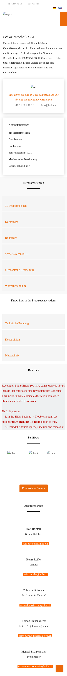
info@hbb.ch (33, 4)
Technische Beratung (17, 323)
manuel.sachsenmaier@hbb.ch (35, 666)
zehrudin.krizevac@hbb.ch (35, 605)
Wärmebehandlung (19, 165)
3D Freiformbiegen (19, 132)
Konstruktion (12, 339)
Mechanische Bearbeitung (23, 159)
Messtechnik (12, 355)
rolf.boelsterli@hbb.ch (35, 543)
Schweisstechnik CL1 (17, 253)
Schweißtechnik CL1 (20, 152)
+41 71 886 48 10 (14, 4)
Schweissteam (18, 43)
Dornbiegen (15, 139)
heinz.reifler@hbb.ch (35, 574)
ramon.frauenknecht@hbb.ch (35, 635)
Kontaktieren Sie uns (33, 488)
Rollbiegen (15, 146)
